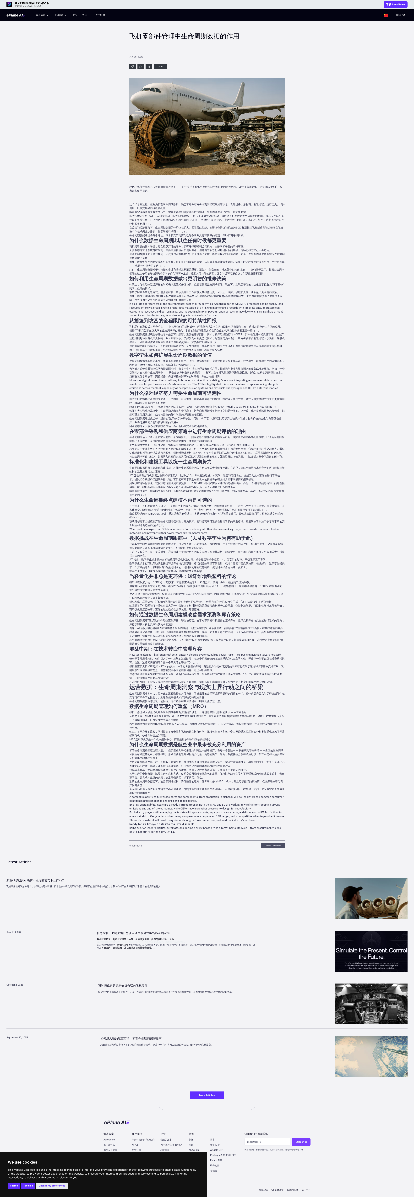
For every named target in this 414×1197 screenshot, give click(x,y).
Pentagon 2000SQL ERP (223, 1155)
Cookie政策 (277, 1189)
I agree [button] (14, 1185)
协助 (191, 1144)
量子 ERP (215, 1144)
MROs (135, 1144)
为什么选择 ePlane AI (171, 1144)
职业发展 (164, 1150)
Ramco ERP (216, 1160)
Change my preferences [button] (52, 1185)
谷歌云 (213, 1170)
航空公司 (136, 1150)
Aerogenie (109, 1139)
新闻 (191, 1139)
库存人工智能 (110, 1150)
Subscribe (301, 1141)
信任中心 (305, 1189)
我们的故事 (166, 1139)
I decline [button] (28, 1185)
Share (160, 66)
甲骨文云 (214, 1165)
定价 (74, 15)
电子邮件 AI (109, 1144)
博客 (212, 1139)
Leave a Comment (273, 846)
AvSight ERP (216, 1150)
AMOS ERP (194, 1150)
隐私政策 (263, 1189)
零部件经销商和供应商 (143, 1139)
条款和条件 (292, 1189)
